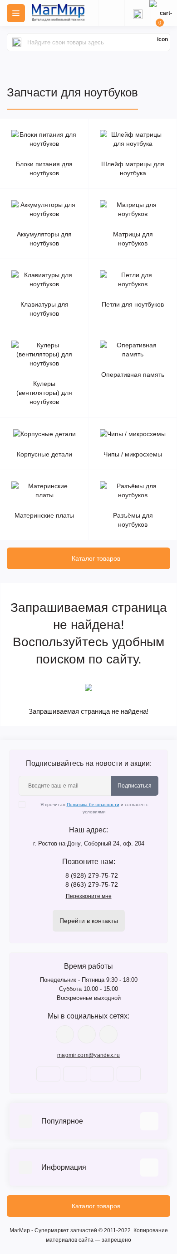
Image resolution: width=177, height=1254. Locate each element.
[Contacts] (137, 13)
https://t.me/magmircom (87, 1034)
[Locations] (111, 13)
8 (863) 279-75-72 (91, 884)
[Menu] (16, 13)
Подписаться (135, 786)
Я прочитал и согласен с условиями (94, 808)
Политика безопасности (93, 804)
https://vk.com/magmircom (65, 1034)
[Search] (17, 42)
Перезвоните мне (89, 896)
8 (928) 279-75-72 (91, 875)
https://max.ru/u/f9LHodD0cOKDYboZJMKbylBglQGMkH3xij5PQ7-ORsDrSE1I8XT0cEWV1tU (108, 1034)
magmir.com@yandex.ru (88, 1055)
